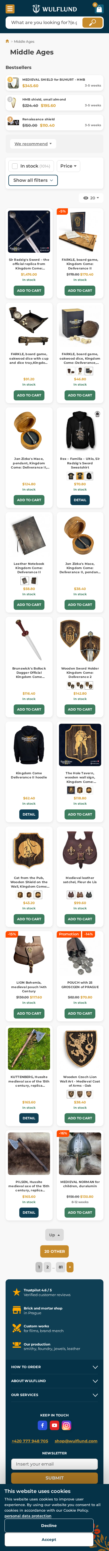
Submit (55, 1478)
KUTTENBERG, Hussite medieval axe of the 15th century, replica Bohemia (28, 1083)
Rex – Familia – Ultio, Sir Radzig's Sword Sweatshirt (80, 463)
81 (61, 1267)
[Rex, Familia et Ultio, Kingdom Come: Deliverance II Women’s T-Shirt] (80, 476)
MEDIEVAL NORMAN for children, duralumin (80, 1184)
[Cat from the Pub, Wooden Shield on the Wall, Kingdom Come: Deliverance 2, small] (38, 895)
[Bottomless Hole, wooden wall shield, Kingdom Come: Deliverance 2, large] (80, 790)
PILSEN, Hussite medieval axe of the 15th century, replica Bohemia (28, 1188)
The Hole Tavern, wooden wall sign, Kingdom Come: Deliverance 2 (80, 779)
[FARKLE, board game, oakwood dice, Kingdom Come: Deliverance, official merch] (89, 371)
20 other (54, 1251)
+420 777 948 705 (30, 1441)
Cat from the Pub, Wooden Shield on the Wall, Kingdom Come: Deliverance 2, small (29, 884)
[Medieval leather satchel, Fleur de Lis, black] (89, 895)
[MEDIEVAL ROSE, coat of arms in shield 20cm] (89, 1094)
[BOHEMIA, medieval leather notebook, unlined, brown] (33, 581)
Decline (49, 1525)
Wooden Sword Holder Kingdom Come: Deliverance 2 (80, 672)
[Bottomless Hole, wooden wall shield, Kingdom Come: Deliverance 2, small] (29, 895)
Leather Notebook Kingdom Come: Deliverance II (29, 568)
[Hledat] (92, 23)
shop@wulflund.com (76, 1441)
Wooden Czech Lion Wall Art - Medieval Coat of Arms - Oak (80, 1081)
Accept (49, 1539)
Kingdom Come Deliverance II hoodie (29, 775)
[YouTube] (54, 1425)
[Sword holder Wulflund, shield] (80, 685)
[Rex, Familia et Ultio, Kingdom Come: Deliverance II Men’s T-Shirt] (71, 476)
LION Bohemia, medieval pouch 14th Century (29, 987)
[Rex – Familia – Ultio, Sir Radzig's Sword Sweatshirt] (89, 476)
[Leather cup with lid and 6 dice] (71, 371)
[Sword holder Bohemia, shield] (71, 685)
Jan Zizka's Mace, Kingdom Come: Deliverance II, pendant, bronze (80, 570)
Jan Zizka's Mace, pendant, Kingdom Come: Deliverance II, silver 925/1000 (29, 465)
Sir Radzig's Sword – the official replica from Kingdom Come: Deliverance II (29, 266)
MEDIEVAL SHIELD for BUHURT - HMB (53, 80)
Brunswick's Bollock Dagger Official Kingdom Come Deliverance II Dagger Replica (29, 677)
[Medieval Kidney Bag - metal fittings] (80, 895)
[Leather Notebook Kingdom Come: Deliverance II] (24, 581)
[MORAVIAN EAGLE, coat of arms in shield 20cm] (80, 1094)
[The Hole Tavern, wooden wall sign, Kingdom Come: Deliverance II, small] (20, 895)
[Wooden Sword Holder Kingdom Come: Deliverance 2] (89, 685)
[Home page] (8, 41)
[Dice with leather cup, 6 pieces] (80, 371)
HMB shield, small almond (44, 99)
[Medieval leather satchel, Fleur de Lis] (71, 895)
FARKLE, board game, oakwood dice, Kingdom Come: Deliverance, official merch (80, 360)
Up (52, 1234)
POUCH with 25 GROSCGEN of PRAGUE (80, 985)
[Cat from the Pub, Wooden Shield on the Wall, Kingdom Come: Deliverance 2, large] (89, 790)
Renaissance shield (38, 119)
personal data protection (27, 1516)
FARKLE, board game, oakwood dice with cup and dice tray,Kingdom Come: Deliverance (29, 360)
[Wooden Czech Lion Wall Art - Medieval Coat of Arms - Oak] (71, 1094)
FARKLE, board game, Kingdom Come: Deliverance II (80, 264)
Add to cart (29, 290)
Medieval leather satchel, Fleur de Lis (80, 880)
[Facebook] (42, 1425)
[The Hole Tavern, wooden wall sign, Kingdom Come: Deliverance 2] (71, 790)
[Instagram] (66, 1425)
